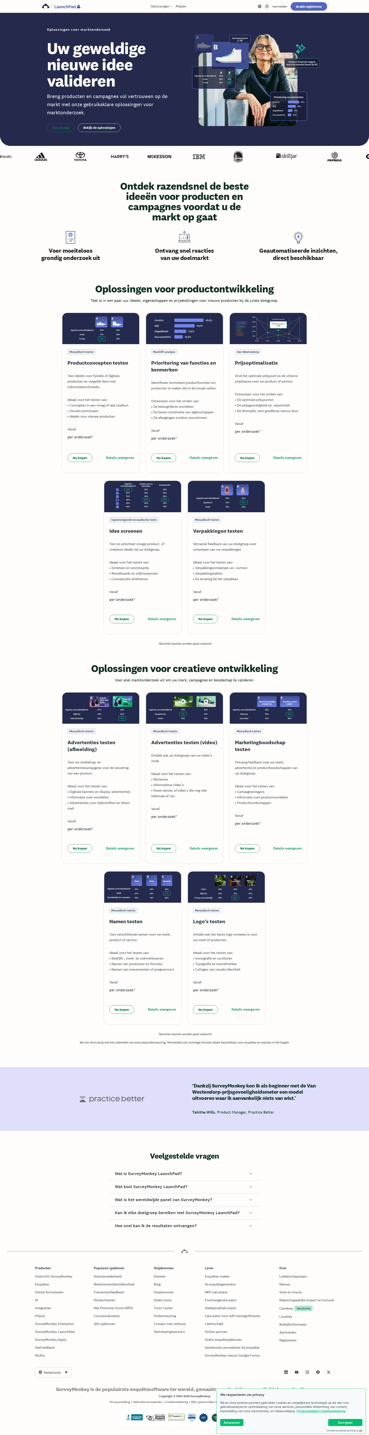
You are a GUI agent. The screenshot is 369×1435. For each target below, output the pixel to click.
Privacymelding (308, 1411)
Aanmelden (279, 6)
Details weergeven (120, 457)
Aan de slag (60, 128)
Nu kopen (80, 458)
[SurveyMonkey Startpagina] (46, 6)
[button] (184, 1173)
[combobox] (53, 1372)
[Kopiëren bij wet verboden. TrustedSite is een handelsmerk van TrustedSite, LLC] (176, 1420)
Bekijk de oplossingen (99, 128)
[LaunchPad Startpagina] (67, 6)
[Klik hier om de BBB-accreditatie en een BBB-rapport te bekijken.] (134, 1420)
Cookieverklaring (333, 1411)
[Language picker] (259, 6)
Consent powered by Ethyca (342, 1430)
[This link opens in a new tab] (267, 6)
